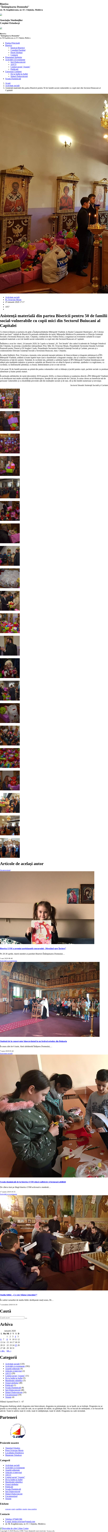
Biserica (8, 45)
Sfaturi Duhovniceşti (19, 76)
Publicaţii (14, 69)
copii (13, 1509)
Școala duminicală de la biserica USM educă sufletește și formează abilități (33, 1182)
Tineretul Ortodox (12, 1448)
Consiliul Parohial (18, 50)
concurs (8, 1509)
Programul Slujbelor (13, 57)
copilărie (19, 1509)
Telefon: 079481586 (13, 1519)
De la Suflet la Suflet (19, 74)
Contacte (14, 55)
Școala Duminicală (13, 79)
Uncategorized (5, 870)
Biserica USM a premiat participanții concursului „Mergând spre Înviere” (33, 948)
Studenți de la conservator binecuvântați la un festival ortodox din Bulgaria (33, 1041)
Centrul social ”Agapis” (20, 67)
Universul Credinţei (13, 71)
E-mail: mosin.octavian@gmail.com (20, 1521)
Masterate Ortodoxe (13, 1455)
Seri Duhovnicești (18, 62)
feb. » (9, 1351)
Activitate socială (12, 85)
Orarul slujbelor (11, 1383)
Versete (8, 1397)
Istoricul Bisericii (18, 48)
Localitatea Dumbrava (14, 1453)
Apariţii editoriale (12, 1368)
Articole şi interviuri (13, 1371)
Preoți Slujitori (17, 52)
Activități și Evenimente (15, 60)
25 (16, 1345)
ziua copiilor (32, 1509)
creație (24, 1509)
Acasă (7, 83)
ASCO (13, 64)
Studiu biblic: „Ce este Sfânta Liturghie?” (18, 1295)
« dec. (2, 1351)
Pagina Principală (12, 43)
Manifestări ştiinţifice (14, 1380)
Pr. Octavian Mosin (13, 300)
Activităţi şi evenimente (8, 961)
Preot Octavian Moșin (14, 1450)
